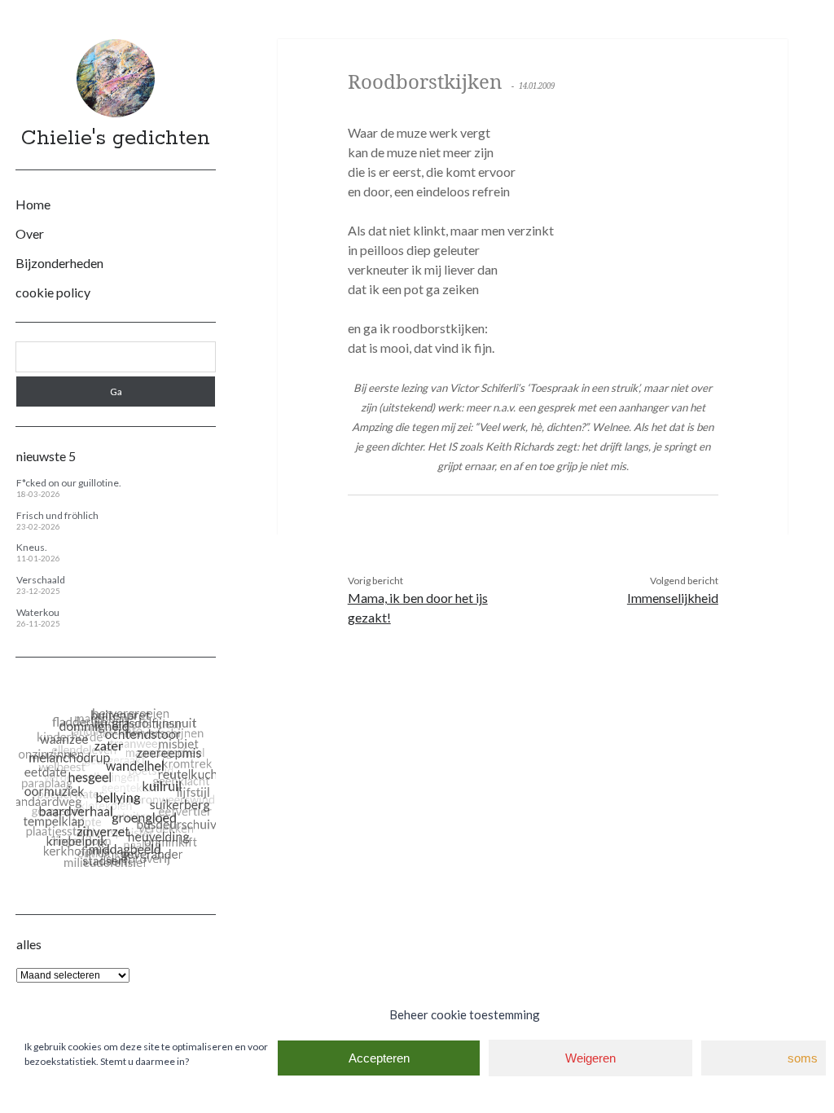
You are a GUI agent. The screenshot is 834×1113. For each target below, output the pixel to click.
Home (32, 204)
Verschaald (40, 580)
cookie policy (52, 292)
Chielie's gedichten (115, 138)
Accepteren (379, 1058)
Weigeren (590, 1058)
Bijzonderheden (59, 263)
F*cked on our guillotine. (68, 483)
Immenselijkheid (672, 597)
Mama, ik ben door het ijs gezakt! (418, 607)
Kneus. (31, 547)
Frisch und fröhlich (57, 515)
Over (29, 233)
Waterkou (37, 612)
